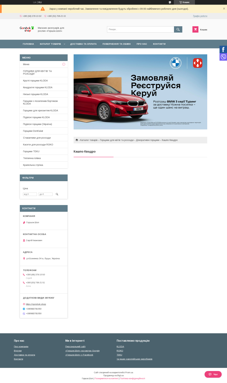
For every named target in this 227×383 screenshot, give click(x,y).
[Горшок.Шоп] (27, 35)
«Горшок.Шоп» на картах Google (82, 350)
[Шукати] (178, 29)
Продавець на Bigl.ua (113, 375)
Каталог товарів (50, 44)
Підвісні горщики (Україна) (37, 124)
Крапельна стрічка (33, 165)
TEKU (119, 355)
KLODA (120, 346)
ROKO (120, 350)
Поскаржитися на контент (106, 378)
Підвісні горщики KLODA (36, 117)
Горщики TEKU (31, 151)
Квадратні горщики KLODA (37, 87)
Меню (26, 64)
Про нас (142, 44)
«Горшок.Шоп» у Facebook (79, 355)
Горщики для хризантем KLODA (40, 110)
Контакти (159, 44)
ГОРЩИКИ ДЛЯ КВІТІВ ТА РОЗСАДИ (37, 72)
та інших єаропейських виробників (134, 359)
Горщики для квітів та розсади (117, 140)
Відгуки (18, 350)
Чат (216, 374)
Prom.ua (129, 372)
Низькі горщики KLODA (35, 94)
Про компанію (21, 346)
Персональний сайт (75, 346)
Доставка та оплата (83, 44)
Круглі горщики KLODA (35, 80)
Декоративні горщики (147, 140)
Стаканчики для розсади (37, 137)
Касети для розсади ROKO (38, 144)
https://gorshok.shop (36, 304)
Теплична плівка (32, 158)
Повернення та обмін (117, 44)
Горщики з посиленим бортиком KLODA (40, 102)
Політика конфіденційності (132, 378)
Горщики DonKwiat (33, 131)
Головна (28, 44)
